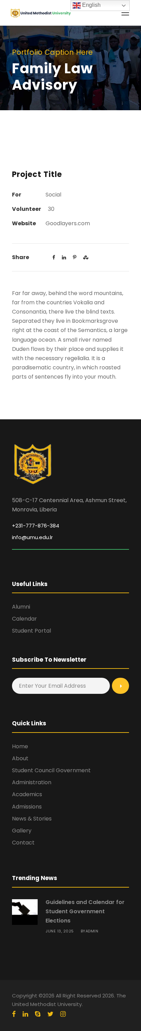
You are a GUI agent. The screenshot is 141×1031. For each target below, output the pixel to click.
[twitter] (50, 1014)
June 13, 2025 (60, 931)
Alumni (21, 607)
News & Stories (32, 819)
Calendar (24, 619)
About (20, 758)
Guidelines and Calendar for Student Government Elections (85, 911)
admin (92, 931)
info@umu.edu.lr (32, 537)
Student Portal (31, 631)
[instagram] (63, 1014)
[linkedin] (25, 1014)
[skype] (37, 1014)
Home (20, 746)
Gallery (21, 831)
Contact (23, 843)
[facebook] (14, 1014)
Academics (27, 794)
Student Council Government (51, 770)
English (91, 5)
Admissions (27, 807)
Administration (31, 782)
